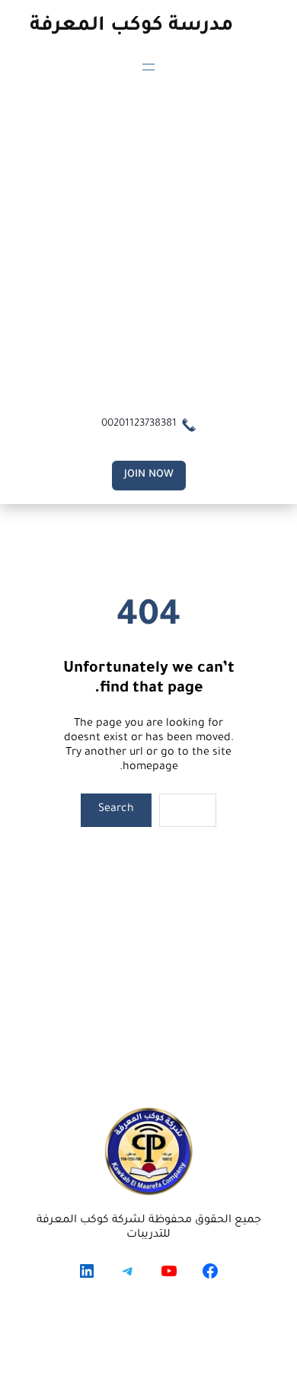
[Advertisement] (148, 242)
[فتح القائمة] (148, 67)
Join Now (149, 475)
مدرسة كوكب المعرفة (131, 26)
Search (116, 809)
